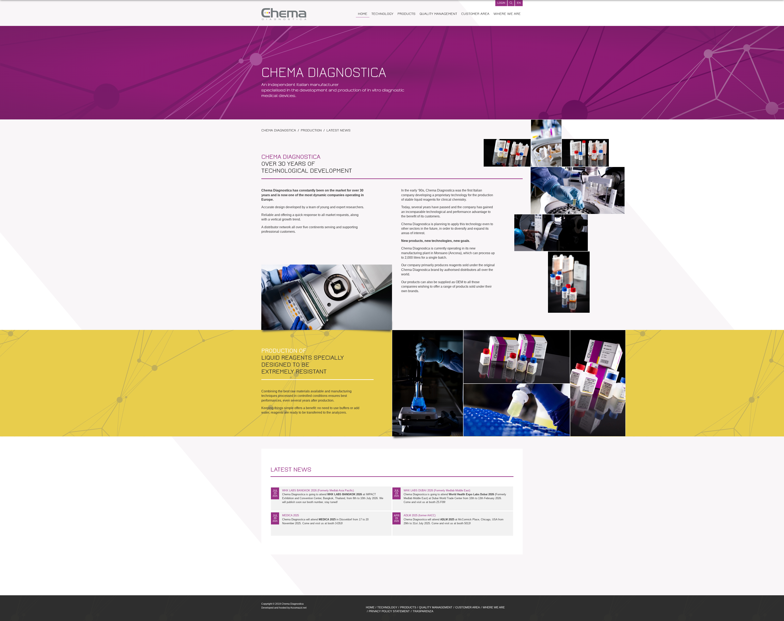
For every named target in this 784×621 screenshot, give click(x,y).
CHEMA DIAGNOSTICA (278, 131)
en (519, 3)
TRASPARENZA (423, 611)
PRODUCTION (311, 131)
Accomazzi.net (298, 607)
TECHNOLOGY (382, 14)
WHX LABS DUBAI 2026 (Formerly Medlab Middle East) (437, 490)
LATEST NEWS (338, 131)
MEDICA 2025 (290, 515)
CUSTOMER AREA (475, 14)
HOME (362, 14)
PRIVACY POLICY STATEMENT (389, 611)
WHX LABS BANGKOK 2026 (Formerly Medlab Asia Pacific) (318, 490)
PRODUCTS (406, 14)
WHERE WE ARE (507, 14)
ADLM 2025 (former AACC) (419, 515)
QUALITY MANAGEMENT (438, 14)
